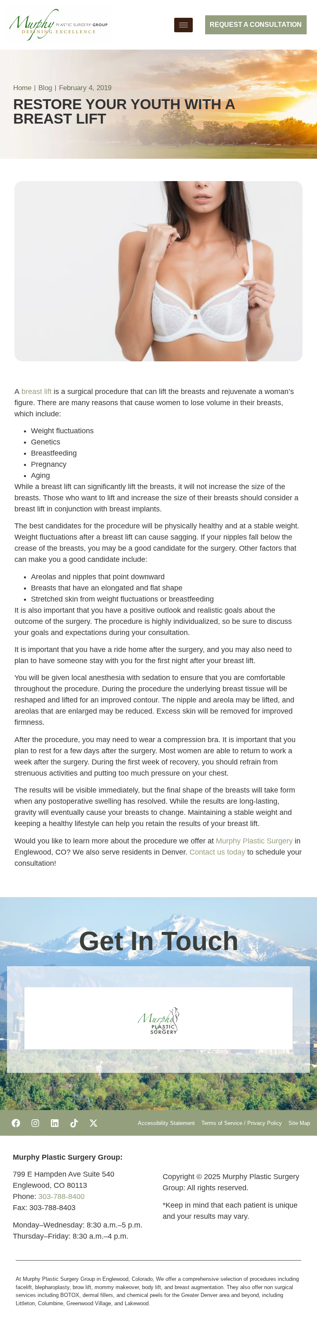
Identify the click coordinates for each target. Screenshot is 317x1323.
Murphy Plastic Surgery (254, 841)
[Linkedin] (54, 1123)
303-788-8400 (61, 1196)
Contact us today (217, 852)
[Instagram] (35, 1123)
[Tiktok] (74, 1123)
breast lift (36, 391)
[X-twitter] (93, 1123)
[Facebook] (15, 1123)
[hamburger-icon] (183, 25)
